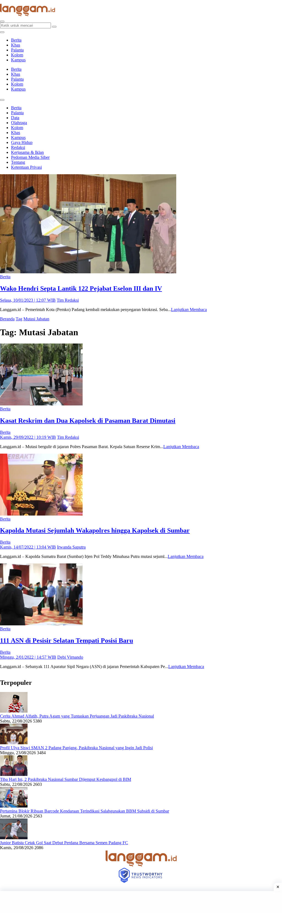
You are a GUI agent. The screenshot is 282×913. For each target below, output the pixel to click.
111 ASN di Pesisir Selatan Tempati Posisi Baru (66, 640)
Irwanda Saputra (71, 547)
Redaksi (18, 147)
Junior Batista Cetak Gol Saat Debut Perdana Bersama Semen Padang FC (64, 842)
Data (15, 117)
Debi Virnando (70, 657)
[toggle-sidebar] (2, 32)
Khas (15, 45)
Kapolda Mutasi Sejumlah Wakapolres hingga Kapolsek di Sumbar (95, 530)
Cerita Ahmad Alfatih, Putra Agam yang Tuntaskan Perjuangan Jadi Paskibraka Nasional (77, 716)
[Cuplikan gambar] (14, 711)
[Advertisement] (141, 902)
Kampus (18, 60)
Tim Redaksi (68, 300)
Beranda (7, 319)
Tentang (18, 162)
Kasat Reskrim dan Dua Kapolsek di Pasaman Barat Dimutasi (87, 420)
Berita (16, 40)
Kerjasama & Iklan (27, 152)
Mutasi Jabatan (36, 319)
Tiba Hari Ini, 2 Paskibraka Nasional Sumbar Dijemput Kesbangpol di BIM (65, 779)
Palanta (17, 50)
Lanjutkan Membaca (189, 309)
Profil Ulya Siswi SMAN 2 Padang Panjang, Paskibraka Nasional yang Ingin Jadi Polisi (76, 747)
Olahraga (19, 122)
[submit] (54, 27)
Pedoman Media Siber (30, 157)
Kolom (17, 55)
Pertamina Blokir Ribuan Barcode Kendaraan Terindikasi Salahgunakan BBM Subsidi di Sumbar (84, 811)
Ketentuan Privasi (26, 167)
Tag (19, 319)
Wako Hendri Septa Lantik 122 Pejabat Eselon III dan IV (81, 288)
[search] (2, 21)
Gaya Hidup (21, 142)
